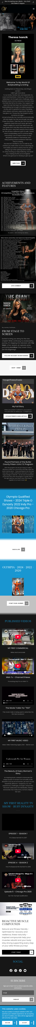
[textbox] (18, 992)
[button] (33, 8)
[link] (4, 8)
